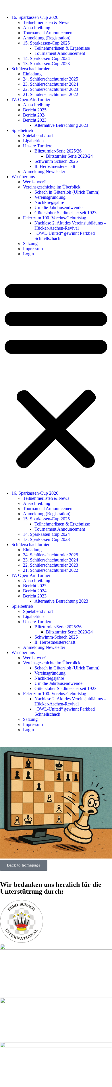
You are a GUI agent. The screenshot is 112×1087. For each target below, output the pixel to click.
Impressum (33, 248)
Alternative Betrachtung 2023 (61, 125)
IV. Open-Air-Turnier (30, 99)
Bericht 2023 (35, 120)
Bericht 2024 (35, 115)
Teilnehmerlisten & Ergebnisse (62, 48)
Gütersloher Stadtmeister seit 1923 (65, 212)
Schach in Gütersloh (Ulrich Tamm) (66, 192)
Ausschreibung (36, 27)
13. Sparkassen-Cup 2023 (46, 63)
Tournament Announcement (48, 32)
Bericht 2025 (35, 109)
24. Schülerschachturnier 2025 (50, 79)
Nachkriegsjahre (49, 202)
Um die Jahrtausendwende (58, 207)
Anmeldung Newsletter (44, 171)
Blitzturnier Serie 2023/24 (69, 156)
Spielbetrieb (22, 130)
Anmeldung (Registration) (46, 37)
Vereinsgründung (49, 197)
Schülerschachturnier (30, 68)
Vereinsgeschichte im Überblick (51, 186)
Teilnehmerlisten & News (46, 22)
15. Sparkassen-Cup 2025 (46, 43)
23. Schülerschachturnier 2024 (50, 84)
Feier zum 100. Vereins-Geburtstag (54, 217)
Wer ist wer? (34, 181)
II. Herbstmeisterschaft (54, 166)
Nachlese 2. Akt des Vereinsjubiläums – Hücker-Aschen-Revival (70, 225)
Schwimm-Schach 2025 (56, 161)
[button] (56, 373)
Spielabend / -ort (38, 135)
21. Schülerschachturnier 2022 (50, 94)
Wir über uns (23, 176)
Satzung (30, 243)
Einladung (32, 73)
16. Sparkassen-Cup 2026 (34, 17)
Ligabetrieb (33, 140)
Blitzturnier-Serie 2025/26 (58, 151)
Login (28, 253)
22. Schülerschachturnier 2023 (50, 89)
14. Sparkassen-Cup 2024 (46, 58)
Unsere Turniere (37, 145)
